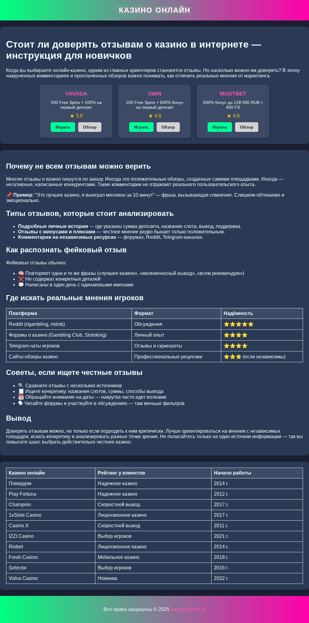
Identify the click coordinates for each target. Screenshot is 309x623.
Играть (63, 127)
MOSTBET (233, 94)
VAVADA (76, 94)
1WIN (154, 94)
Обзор (90, 127)
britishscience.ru (187, 609)
